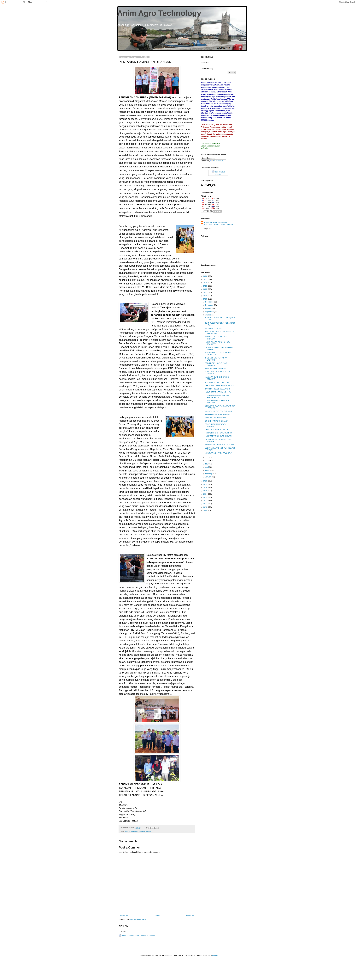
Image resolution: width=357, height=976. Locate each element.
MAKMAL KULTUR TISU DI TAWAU (218, 411)
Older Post (190, 916)
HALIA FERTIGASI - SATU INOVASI (218, 436)
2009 (205, 510)
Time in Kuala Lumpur (219, 173)
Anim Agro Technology (159, 13)
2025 (205, 279)
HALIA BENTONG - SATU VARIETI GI (219, 433)
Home (157, 916)
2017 (205, 484)
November (209, 305)
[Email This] (147, 828)
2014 (205, 494)
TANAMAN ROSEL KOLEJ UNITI (217, 389)
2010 (205, 507)
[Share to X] (152, 828)
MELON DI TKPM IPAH (213, 328)
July (207, 457)
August (208, 315)
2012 (205, 501)
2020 (205, 296)
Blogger (215, 955)
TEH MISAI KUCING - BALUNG (217, 382)
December (209, 302)
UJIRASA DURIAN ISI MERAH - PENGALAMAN (217, 396)
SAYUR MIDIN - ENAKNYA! (215, 418)
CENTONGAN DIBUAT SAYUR (216, 430)
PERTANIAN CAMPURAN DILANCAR (138, 831)
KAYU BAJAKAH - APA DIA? (215, 369)
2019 (205, 299)
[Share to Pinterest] (157, 828)
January (208, 477)
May (207, 464)
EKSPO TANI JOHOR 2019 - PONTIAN (219, 445)
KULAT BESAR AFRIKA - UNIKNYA (218, 392)
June (207, 461)
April (207, 467)
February (209, 474)
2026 (205, 276)
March (207, 470)
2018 (205, 481)
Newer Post (124, 916)
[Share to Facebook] (155, 828)
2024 (205, 283)
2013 (205, 497)
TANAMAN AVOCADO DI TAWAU (217, 414)
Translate (219, 161)
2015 (205, 491)
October (208, 308)
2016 (205, 487)
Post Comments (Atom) (138, 920)
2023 (205, 286)
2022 (205, 289)
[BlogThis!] (149, 828)
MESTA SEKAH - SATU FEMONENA (218, 453)
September (209, 312)
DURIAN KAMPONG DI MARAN (217, 421)
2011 (205, 504)
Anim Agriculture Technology (215, 222)
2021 (205, 292)
